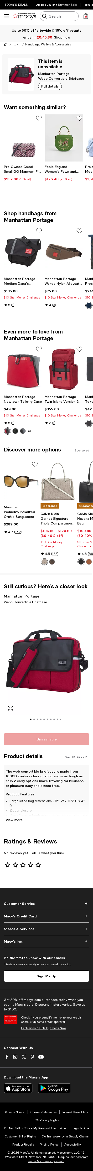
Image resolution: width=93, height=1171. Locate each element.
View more (14, 820)
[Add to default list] (39, 118)
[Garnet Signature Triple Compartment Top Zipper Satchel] (58, 482)
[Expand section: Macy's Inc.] (46, 941)
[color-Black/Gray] (23, 431)
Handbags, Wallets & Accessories (48, 44)
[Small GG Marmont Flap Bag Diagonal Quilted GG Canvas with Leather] (23, 138)
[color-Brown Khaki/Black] (52, 562)
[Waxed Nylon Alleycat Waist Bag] (64, 250)
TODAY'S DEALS (16, 4)
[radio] (89, 305)
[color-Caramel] (89, 562)
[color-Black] (15, 431)
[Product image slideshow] (46, 668)
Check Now (58, 1028)
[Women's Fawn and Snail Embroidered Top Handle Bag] (64, 138)
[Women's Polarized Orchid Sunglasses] (21, 482)
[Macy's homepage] (6, 44)
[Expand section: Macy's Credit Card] (46, 916)
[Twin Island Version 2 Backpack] (64, 368)
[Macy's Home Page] (24, 16)
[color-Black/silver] (81, 562)
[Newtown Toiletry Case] (23, 368)
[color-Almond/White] (44, 562)
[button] (16, 44)
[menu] (7, 16)
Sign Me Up (46, 976)
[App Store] (18, 1088)
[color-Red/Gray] (7, 431)
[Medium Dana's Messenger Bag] (23, 250)
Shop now (62, 37)
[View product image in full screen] (10, 708)
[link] (23, 172)
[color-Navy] (89, 305)
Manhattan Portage (54, 74)
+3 (29, 431)
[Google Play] (54, 1088)
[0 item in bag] (86, 16)
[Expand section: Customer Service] (46, 903)
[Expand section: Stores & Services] (46, 929)
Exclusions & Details (34, 1028)
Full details (50, 86)
